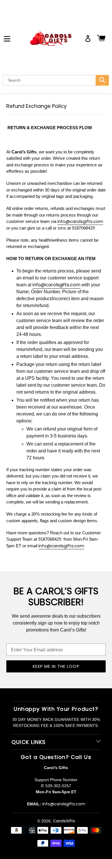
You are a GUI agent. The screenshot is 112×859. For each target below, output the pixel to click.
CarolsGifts (64, 821)
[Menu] (7, 38)
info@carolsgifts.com (80, 221)
